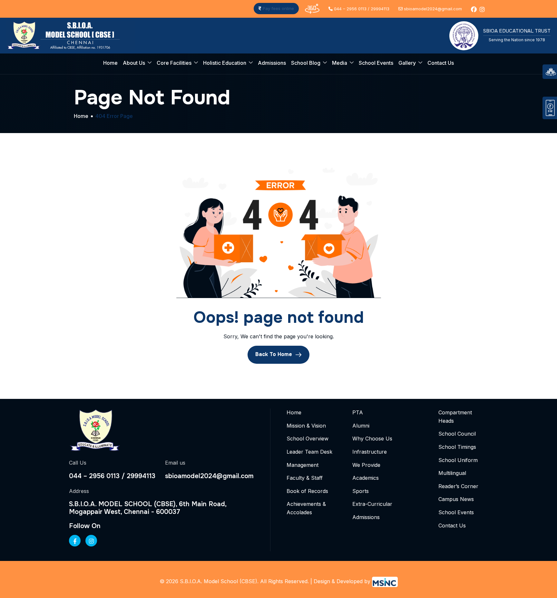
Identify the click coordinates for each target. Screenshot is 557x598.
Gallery (407, 63)
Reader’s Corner (458, 486)
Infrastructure (369, 451)
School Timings (457, 447)
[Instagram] (91, 540)
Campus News (456, 499)
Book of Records (307, 491)
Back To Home (274, 354)
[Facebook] (75, 540)
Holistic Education (224, 63)
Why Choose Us (372, 438)
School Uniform (458, 460)
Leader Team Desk (309, 451)
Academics (365, 478)
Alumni (360, 425)
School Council (457, 433)
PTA (357, 412)
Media (339, 63)
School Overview (307, 438)
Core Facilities (174, 63)
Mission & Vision (306, 425)
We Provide (366, 465)
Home (110, 63)
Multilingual (452, 473)
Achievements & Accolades (306, 508)
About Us (134, 63)
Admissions (272, 63)
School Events (376, 63)
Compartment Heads (455, 416)
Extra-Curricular (372, 504)
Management (302, 465)
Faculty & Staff (305, 478)
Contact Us (440, 63)
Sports (360, 491)
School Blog (305, 63)
